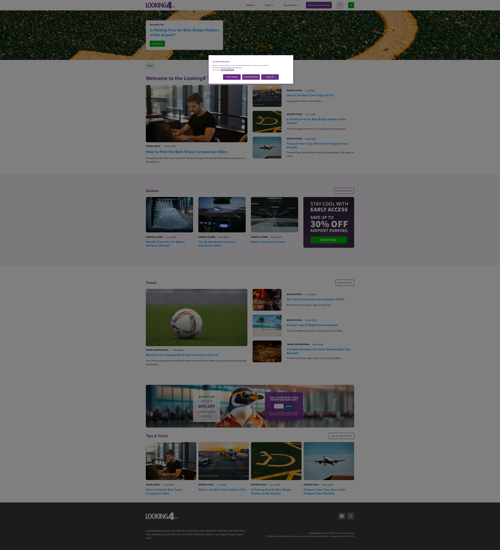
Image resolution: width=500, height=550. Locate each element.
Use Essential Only (251, 77)
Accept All (270, 77)
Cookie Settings (232, 77)
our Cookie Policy (228, 70)
